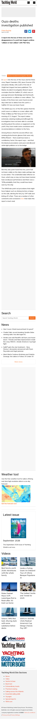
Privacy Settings (15, 715)
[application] (18, 157)
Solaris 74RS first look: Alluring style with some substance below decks (9, 623)
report (5, 80)
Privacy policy (6, 715)
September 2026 (11, 540)
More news (18, 362)
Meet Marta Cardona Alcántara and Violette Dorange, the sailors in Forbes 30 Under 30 (18, 355)
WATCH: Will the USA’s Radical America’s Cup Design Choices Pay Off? (27, 623)
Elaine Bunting (6, 30)
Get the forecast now (9, 504)
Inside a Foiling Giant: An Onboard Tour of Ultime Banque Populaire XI (27, 573)
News (5, 324)
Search (32, 318)
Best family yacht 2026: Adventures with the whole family (8, 571)
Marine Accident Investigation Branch (20, 76)
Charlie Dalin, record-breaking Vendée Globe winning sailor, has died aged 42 (18, 333)
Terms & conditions (29, 712)
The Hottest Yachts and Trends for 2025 (27, 595)
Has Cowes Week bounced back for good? (18, 329)
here (22, 199)
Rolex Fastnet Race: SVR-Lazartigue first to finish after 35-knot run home (8, 598)
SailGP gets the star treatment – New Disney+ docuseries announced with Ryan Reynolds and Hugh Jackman (18, 349)
